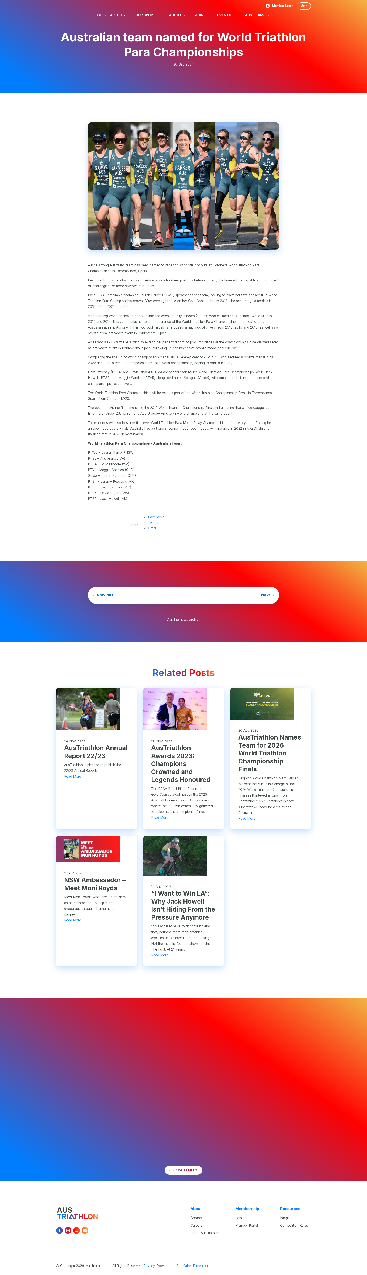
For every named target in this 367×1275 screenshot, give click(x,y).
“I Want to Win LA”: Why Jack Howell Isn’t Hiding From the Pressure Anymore (183, 905)
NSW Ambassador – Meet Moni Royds (95, 884)
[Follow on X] (76, 1230)
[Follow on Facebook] (59, 1230)
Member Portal (246, 1225)
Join (304, 5)
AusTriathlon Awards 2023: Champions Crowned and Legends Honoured (180, 763)
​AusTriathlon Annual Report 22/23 (95, 752)
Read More (72, 776)
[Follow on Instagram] (68, 1230)
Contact (197, 1218)
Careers (196, 1225)
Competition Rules (294, 1225)
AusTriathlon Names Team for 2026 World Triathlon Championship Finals (269, 753)
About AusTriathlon (205, 1233)
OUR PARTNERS (183, 1170)
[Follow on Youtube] (85, 1230)
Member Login (283, 5)
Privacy (149, 1266)
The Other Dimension (192, 1266)
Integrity (286, 1218)
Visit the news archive (183, 619)
